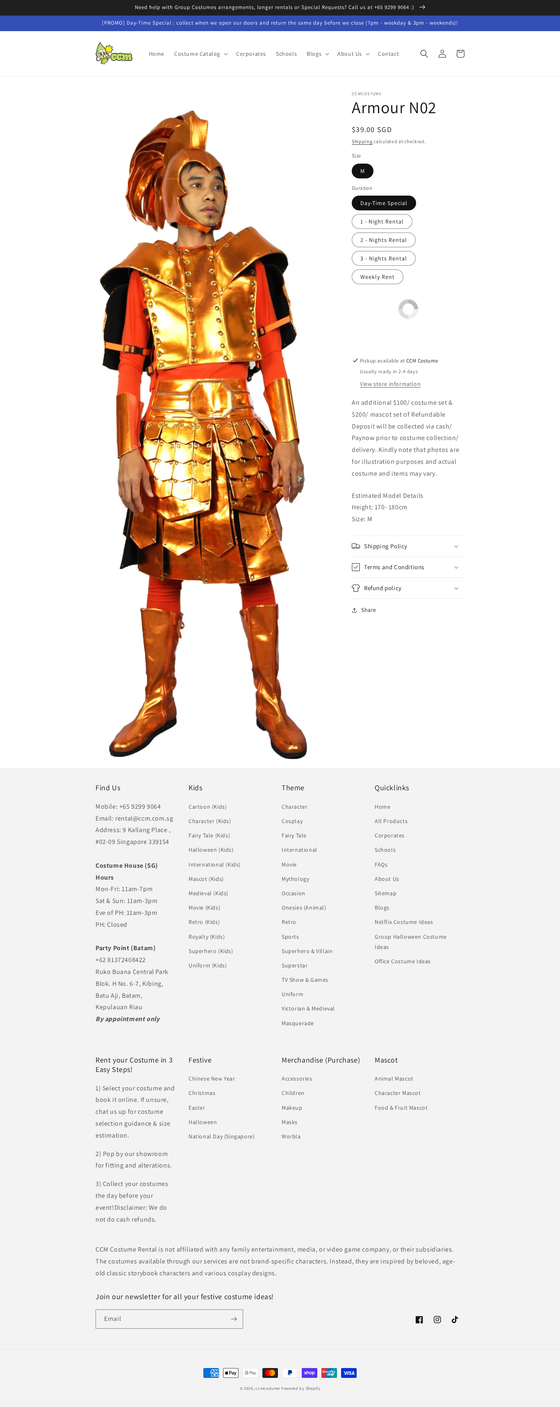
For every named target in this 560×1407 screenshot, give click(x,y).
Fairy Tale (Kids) (209, 835)
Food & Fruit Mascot (401, 1107)
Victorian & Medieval (308, 1008)
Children (293, 1093)
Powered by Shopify (301, 1388)
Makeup (292, 1107)
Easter (197, 1107)
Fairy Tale (294, 835)
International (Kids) (215, 864)
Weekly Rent (377, 276)
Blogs (382, 907)
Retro (289, 922)
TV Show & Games (305, 979)
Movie (289, 864)
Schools (385, 849)
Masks (290, 1122)
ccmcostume (267, 1388)
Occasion (293, 893)
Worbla (291, 1136)
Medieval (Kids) (208, 893)
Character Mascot (398, 1093)
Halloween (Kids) (211, 849)
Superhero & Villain (307, 951)
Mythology (295, 879)
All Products (391, 821)
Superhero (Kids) (211, 951)
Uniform (292, 994)
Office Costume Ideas (403, 961)
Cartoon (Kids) (208, 806)
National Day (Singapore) (222, 1136)
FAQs (381, 864)
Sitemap (385, 893)
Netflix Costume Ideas (404, 922)
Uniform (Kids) (208, 965)
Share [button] (368, 609)
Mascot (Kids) (206, 879)
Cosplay (292, 821)
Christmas (202, 1093)
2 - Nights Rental (383, 240)
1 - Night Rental (382, 221)
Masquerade (298, 1023)
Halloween (203, 1122)
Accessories (297, 1078)
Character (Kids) (210, 821)
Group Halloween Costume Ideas (411, 942)
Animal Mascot (394, 1078)
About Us (387, 879)
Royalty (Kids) (207, 936)
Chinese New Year (212, 1078)
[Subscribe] (234, 1319)
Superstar (294, 965)
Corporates (390, 835)
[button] (200, 53)
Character (294, 806)
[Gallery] (215, 427)
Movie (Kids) (204, 907)
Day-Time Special (383, 203)
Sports (290, 936)
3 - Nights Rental (383, 258)
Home (382, 806)
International (299, 849)
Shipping (362, 141)
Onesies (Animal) (304, 907)
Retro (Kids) (204, 922)
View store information (390, 384)
